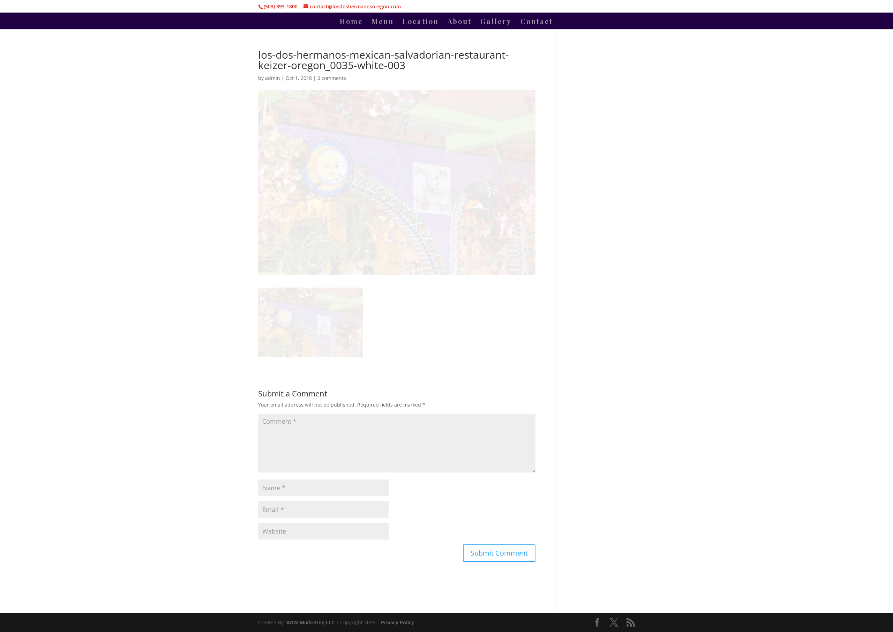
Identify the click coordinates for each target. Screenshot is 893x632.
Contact (536, 22)
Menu (383, 22)
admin (272, 78)
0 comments (331, 78)
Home (351, 22)
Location (421, 22)
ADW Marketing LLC (311, 622)
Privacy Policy (397, 622)
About (460, 22)
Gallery (496, 22)
